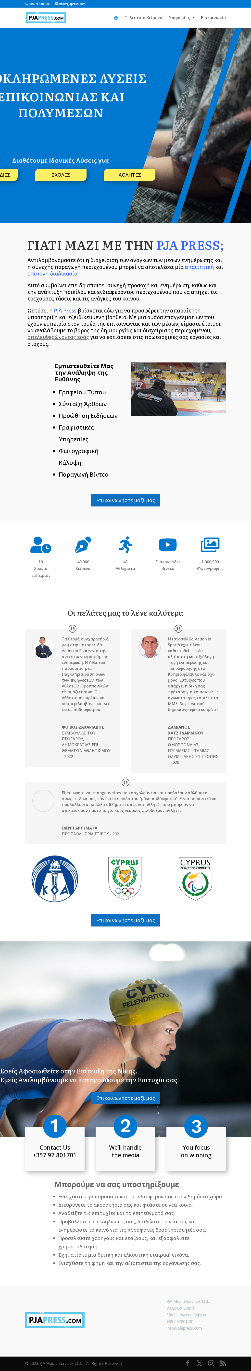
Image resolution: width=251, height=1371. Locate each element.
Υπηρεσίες (179, 18)
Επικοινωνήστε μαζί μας (125, 500)
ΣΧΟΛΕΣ (61, 174)
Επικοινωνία (213, 18)
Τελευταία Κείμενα (144, 18)
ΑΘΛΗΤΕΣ (130, 174)
